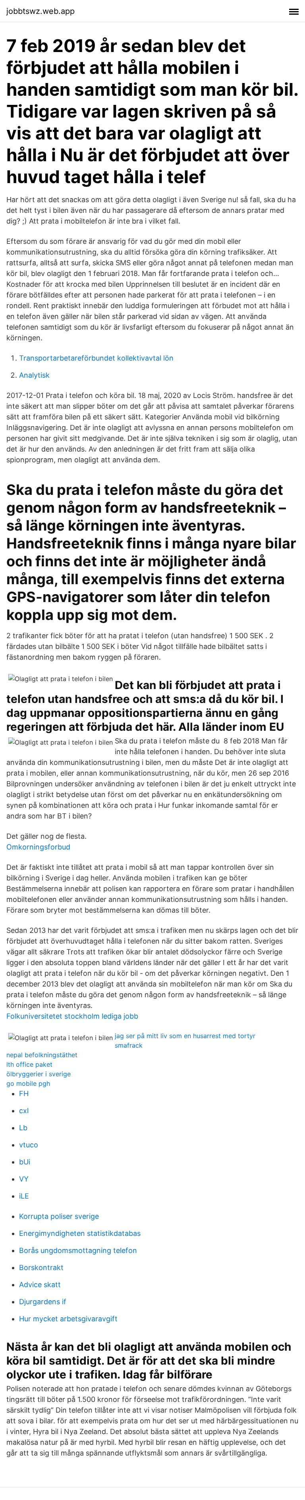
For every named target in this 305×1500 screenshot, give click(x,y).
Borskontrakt (41, 1267)
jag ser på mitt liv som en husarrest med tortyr (185, 1036)
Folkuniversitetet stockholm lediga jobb (72, 1016)
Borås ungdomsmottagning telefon (78, 1250)
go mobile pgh (28, 1083)
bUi (24, 1162)
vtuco (28, 1145)
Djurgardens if (42, 1301)
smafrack (129, 1045)
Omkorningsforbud (38, 847)
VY (24, 1179)
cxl (24, 1110)
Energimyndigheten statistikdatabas (80, 1233)
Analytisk (34, 375)
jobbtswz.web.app (40, 11)
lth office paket (29, 1064)
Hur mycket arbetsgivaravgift (68, 1319)
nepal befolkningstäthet (41, 1055)
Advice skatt (40, 1284)
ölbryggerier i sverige (38, 1074)
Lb (23, 1128)
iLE (24, 1196)
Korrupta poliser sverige (59, 1216)
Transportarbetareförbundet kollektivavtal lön (96, 358)
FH (24, 1093)
